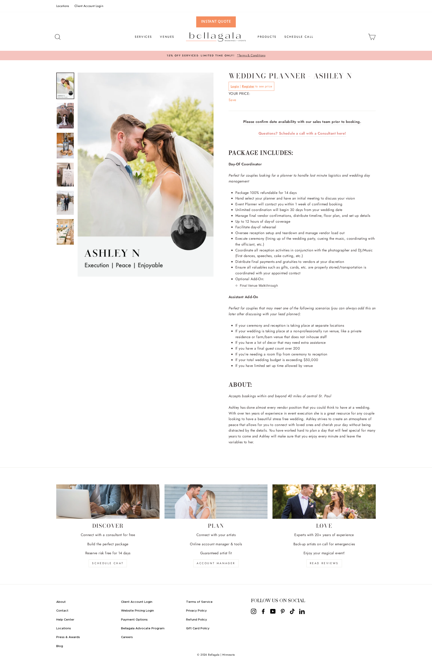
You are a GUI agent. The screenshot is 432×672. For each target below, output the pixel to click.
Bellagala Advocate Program (142, 628)
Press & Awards (68, 637)
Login (235, 86)
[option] (216, 55)
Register (248, 86)
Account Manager (216, 563)
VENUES (167, 37)
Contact (62, 610)
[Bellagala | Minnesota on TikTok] (292, 611)
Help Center (65, 619)
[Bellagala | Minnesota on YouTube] (273, 611)
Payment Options (134, 619)
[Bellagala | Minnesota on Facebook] (263, 611)
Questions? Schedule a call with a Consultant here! (302, 133)
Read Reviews (324, 563)
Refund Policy (196, 619)
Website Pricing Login (137, 610)
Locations (62, 6)
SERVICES (143, 37)
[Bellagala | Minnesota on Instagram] (253, 611)
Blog (59, 646)
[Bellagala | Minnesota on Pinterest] (282, 611)
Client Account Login (88, 6)
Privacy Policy (196, 610)
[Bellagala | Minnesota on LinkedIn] (302, 611)
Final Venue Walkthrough (259, 285)
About (61, 601)
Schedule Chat (108, 563)
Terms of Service (199, 601)
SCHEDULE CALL (299, 37)
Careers (127, 637)
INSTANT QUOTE (216, 21)
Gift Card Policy (197, 628)
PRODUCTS (267, 37)
